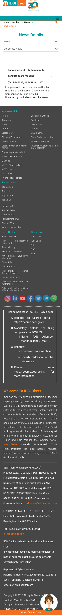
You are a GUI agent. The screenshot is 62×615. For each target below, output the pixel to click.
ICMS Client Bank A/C (12, 156)
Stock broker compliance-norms (15, 146)
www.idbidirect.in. (12, 444)
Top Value (6, 199)
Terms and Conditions (12, 251)
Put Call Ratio (8, 210)
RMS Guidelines (9, 236)
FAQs (4, 124)
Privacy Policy (8, 247)
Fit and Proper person (12, 177)
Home (6, 22)
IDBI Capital (37, 236)
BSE (33, 249)
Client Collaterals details (42, 137)
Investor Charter (9, 141)
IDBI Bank (36, 240)
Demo (5, 128)
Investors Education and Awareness (15, 282)
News (27, 22)
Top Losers (7, 191)
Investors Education (11, 277)
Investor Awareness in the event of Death (44, 146)
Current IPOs (8, 214)
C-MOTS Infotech (13, 609)
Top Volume (7, 195)
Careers (35, 128)
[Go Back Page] (52, 77)
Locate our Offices (40, 115)
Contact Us (36, 124)
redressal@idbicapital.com (41, 503)
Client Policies (9, 262)
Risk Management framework (15, 241)
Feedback (35, 119)
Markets (16, 22)
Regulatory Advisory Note (14, 152)
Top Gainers (7, 186)
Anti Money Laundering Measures (15, 256)
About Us (6, 119)
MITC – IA (7, 169)
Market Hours (8, 266)
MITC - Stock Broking (12, 164)
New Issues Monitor (11, 227)
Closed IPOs (8, 223)
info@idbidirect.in (13, 534)
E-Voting (6, 160)
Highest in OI (8, 205)
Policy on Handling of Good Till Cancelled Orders (15, 288)
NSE (33, 244)
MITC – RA (7, 173)
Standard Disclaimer (12, 137)
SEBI (33, 253)
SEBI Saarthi (37, 132)
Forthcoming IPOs (10, 218)
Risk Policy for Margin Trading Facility (15, 271)
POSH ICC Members (41, 141)
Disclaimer (7, 132)
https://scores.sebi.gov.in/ (30, 322)
